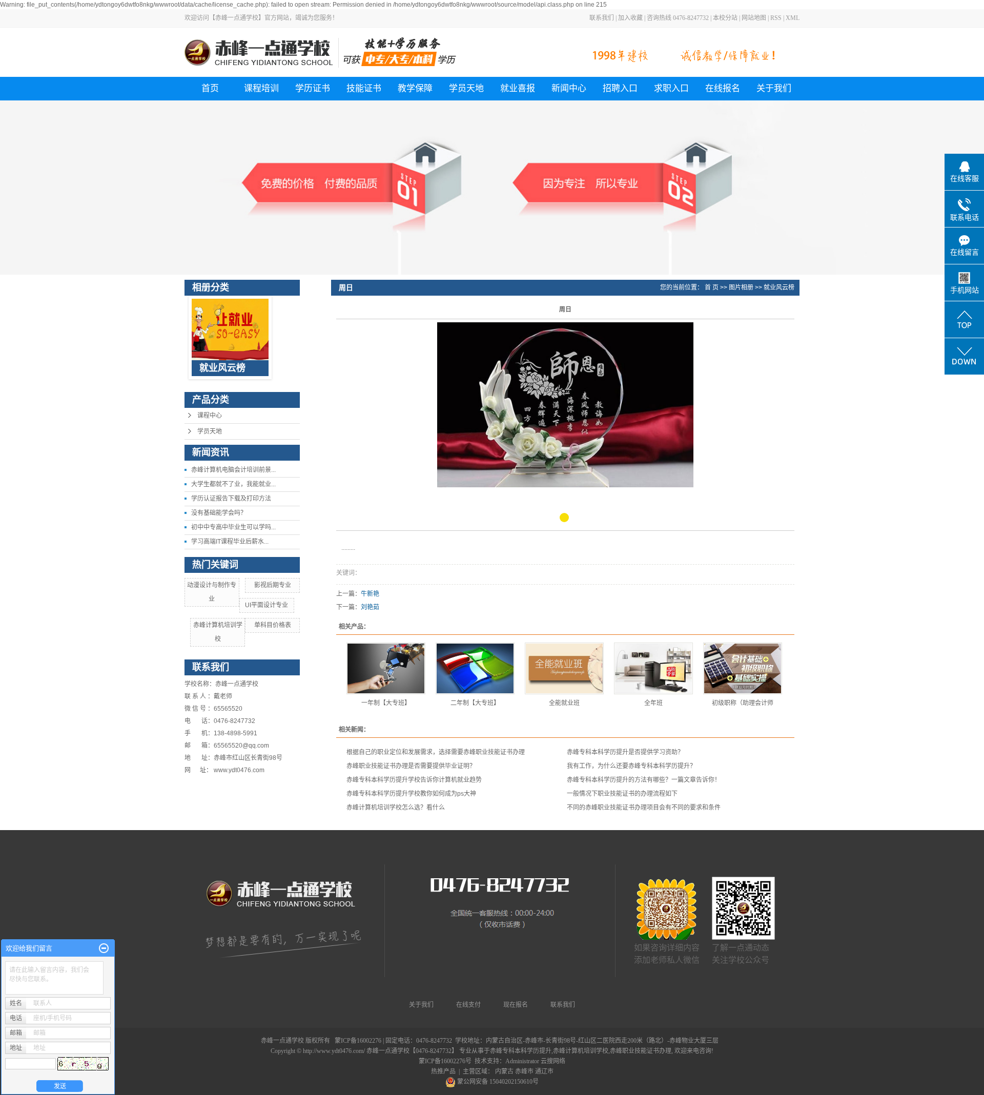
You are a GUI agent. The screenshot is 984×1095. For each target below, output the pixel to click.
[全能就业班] (564, 668)
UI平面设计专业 (266, 605)
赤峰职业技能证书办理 (640, 1051)
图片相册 (741, 287)
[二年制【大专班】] (475, 668)
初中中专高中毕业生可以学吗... (233, 527)
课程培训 (261, 88)
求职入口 (671, 88)
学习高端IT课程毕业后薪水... (230, 541)
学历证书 (312, 88)
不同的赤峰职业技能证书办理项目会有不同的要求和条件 (644, 807)
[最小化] (104, 948)
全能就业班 (564, 703)
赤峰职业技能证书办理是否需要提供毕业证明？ (411, 766)
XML (792, 18)
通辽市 (544, 1071)
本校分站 (725, 18)
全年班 (653, 703)
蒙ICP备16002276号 (445, 1061)
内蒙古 (504, 1071)
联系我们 (601, 18)
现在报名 (515, 1004)
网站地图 (754, 18)
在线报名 (722, 88)
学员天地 (466, 88)
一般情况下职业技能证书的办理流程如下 (622, 793)
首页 (210, 88)
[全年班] (653, 668)
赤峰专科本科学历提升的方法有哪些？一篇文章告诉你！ (644, 779)
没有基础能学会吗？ (219, 512)
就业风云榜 (779, 287)
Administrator (522, 1061)
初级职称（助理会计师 (742, 703)
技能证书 (363, 88)
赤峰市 (524, 1071)
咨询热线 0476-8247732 (678, 18)
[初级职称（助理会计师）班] (742, 668)
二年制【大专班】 (475, 703)
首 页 (712, 287)
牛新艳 (370, 593)
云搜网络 (553, 1061)
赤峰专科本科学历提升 (520, 1051)
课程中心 (209, 415)
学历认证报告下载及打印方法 (231, 498)
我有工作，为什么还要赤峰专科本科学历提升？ (631, 766)
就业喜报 (517, 88)
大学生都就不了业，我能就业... (233, 484)
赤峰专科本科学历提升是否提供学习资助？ (625, 752)
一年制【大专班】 (386, 703)
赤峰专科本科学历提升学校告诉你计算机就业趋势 (414, 779)
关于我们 (773, 88)
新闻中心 (568, 88)
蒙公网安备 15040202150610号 (497, 1081)
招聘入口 (620, 88)
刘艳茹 (370, 607)
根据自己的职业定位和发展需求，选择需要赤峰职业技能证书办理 (435, 752)
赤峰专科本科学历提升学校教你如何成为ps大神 (411, 793)
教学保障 (415, 88)
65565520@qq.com (241, 745)
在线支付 (468, 1004)
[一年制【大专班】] (385, 668)
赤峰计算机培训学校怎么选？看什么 (395, 807)
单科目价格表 (272, 625)
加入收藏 (630, 18)
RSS (776, 18)
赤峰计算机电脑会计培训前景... (233, 469)
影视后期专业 (272, 585)
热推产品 (443, 1071)
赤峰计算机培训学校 (580, 1051)
